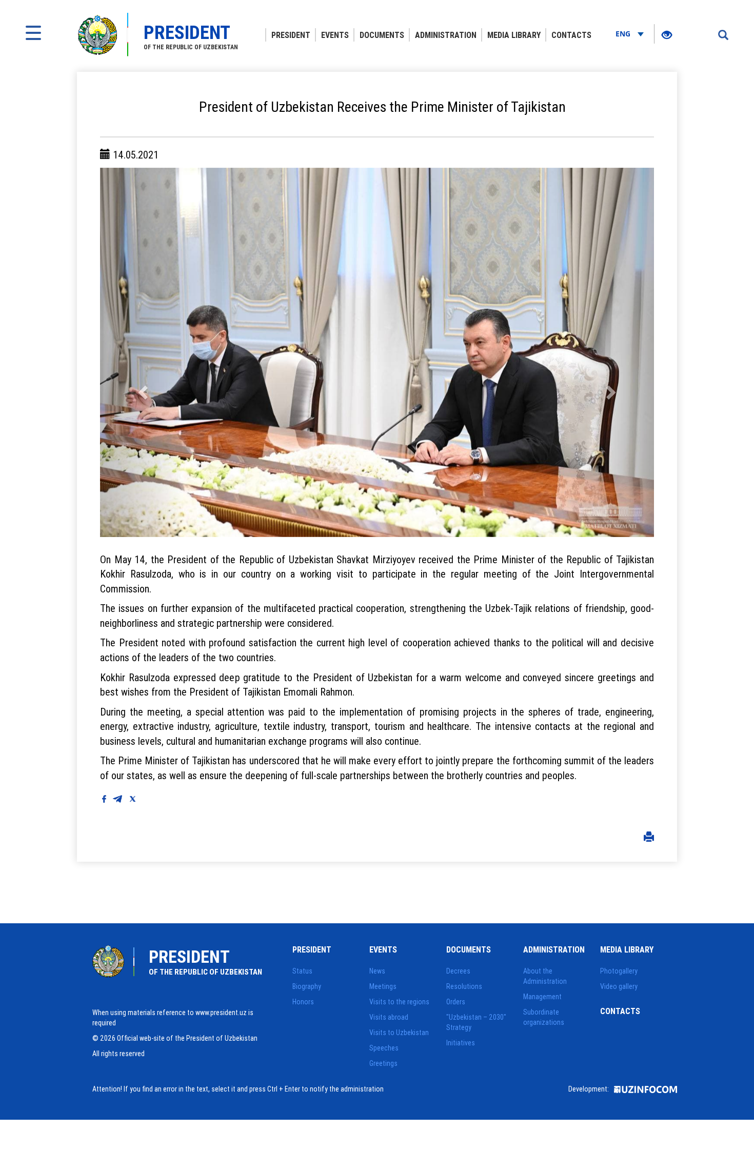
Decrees (458, 971)
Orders (455, 1001)
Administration (446, 35)
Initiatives (460, 1042)
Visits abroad (388, 1017)
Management (542, 996)
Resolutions (464, 986)
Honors (303, 1001)
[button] (141, 352)
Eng (624, 33)
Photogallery (619, 971)
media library (514, 35)
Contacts (571, 35)
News (377, 971)
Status (302, 971)
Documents (382, 35)
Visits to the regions (399, 1001)
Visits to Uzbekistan (399, 1032)
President (290, 35)
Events (335, 35)
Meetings (382, 986)
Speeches (384, 1048)
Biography (306, 986)
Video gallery (619, 986)
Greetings (383, 1063)
